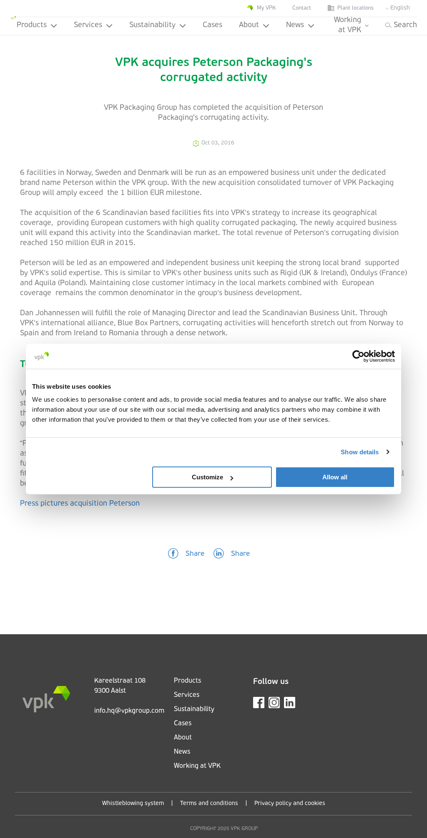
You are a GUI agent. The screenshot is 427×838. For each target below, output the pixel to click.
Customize (207, 477)
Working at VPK (347, 26)
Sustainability (152, 25)
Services (88, 25)
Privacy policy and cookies (289, 803)
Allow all (334, 477)
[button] (186, 554)
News (295, 25)
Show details (360, 452)
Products (32, 25)
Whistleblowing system (133, 803)
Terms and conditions (209, 803)
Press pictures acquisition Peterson (80, 504)
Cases (212, 25)
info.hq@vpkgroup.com (129, 711)
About (249, 25)
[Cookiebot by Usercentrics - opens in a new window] (358, 356)
